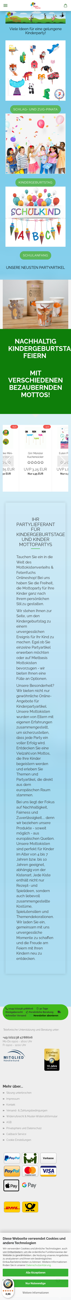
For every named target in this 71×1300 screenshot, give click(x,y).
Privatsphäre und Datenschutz (24, 1128)
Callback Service (16, 1134)
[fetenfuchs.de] (35, 5)
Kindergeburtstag (35, 182)
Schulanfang (35, 255)
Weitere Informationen (35, 1292)
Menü (5, 5)
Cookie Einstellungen (18, 1139)
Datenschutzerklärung (38, 1265)
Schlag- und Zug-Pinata (35, 109)
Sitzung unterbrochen (18, 1092)
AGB (8, 1122)
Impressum (13, 1098)
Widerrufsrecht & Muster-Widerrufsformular (32, 1116)
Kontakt (10, 1104)
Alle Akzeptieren (35, 1272)
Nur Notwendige (35, 1283)
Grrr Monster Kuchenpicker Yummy (35, 455)
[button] (8, 461)
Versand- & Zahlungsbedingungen (26, 1110)
